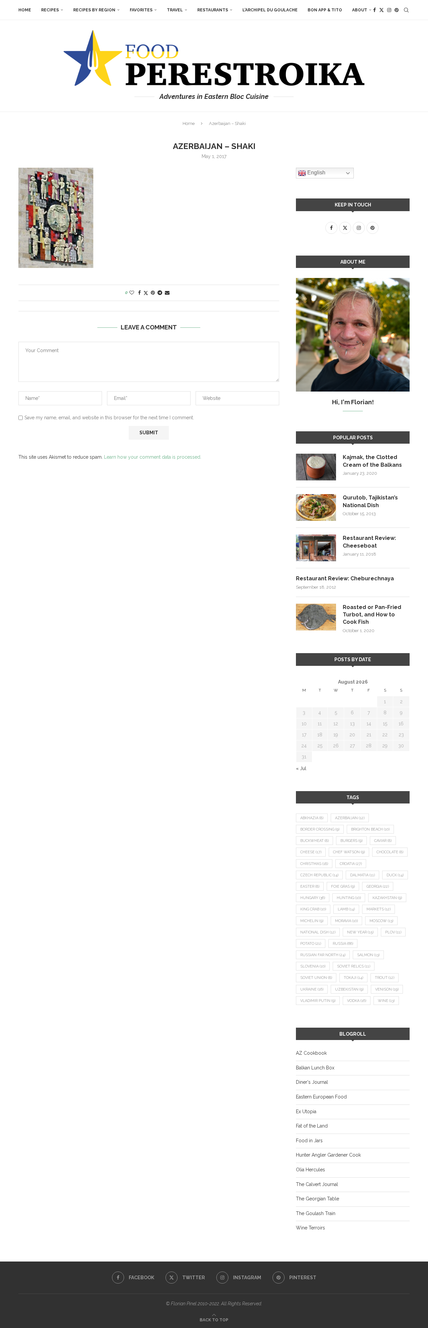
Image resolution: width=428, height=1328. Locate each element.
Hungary (312, 898)
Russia (343, 943)
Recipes (50, 10)
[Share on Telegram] (159, 292)
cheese (310, 852)
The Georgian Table (317, 1198)
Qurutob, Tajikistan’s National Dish (370, 501)
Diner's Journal (312, 1082)
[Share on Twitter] (145, 293)
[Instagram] (389, 10)
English (315, 173)
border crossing (319, 829)
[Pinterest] (397, 10)
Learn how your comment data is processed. (152, 457)
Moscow (381, 921)
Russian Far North (322, 955)
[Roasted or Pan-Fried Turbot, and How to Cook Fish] (316, 617)
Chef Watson (349, 852)
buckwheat (314, 841)
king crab (313, 909)
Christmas (314, 864)
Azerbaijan (349, 818)
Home (24, 10)
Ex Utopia (306, 1111)
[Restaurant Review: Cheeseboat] (316, 548)
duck (395, 875)
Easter (309, 886)
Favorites (141, 10)
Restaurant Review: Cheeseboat (369, 542)
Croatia (351, 864)
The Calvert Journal (317, 1184)
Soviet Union (316, 978)
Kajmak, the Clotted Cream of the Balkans (372, 461)
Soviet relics (353, 966)
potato (310, 943)
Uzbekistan (349, 989)
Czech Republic (319, 875)
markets (378, 909)
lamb (346, 909)
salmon (368, 955)
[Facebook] (374, 10)
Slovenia (312, 966)
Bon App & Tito (325, 10)
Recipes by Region (94, 10)
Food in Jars (309, 1140)
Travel (175, 10)
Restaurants (212, 10)
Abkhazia (311, 818)
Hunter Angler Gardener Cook (328, 1155)
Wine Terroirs (310, 1227)
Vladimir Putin (317, 1001)
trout (384, 978)
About (359, 10)
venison (387, 989)
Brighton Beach (370, 829)
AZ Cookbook (311, 1053)
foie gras (343, 886)
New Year (360, 932)
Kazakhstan (387, 898)
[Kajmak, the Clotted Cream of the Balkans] (316, 467)
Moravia (346, 921)
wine (386, 1001)
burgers (351, 841)
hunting (349, 898)
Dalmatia (362, 875)
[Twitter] (381, 10)
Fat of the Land (312, 1126)
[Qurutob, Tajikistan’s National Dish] (316, 507)
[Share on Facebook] (139, 292)
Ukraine (311, 989)
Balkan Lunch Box (315, 1067)
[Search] (406, 10)
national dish (317, 932)
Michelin (311, 921)
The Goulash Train (315, 1213)
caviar (383, 841)
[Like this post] (131, 292)
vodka (356, 1001)
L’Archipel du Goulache (270, 10)
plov (393, 932)
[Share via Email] (167, 292)
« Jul (301, 768)
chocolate (390, 852)
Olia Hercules (310, 1169)
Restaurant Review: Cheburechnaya (345, 578)
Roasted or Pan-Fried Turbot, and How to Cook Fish (372, 614)
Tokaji (353, 978)
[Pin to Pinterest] (153, 292)
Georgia (377, 886)
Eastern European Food (321, 1096)
